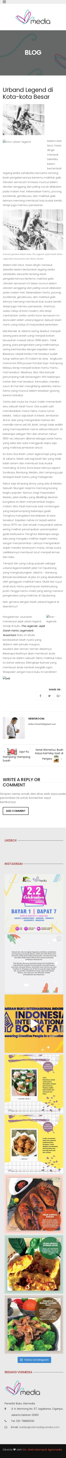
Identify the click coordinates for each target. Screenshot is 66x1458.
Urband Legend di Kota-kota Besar (28, 93)
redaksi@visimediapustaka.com (39, 1427)
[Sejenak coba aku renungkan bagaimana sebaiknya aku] (34, 963)
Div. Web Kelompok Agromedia (42, 1449)
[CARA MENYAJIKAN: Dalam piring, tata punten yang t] (34, 1084)
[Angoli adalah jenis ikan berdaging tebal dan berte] (34, 1264)
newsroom (36, 718)
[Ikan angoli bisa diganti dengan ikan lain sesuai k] (34, 1204)
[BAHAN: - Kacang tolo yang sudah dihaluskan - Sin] (34, 1144)
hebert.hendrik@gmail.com (42, 724)
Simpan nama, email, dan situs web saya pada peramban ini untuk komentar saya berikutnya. (33, 798)
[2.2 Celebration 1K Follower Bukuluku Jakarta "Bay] (34, 903)
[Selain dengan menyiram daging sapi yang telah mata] (34, 1324)
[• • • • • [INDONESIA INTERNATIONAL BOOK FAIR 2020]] (34, 1023)
